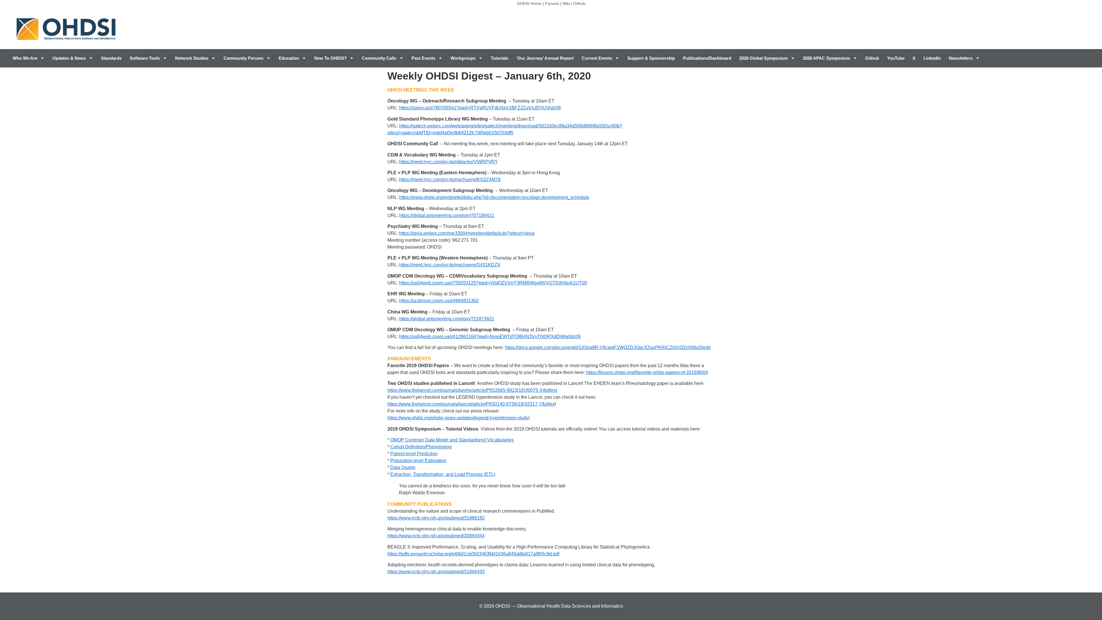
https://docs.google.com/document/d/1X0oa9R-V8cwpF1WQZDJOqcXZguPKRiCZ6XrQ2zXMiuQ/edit (608, 347)
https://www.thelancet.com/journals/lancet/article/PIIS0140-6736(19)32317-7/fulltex (471, 404)
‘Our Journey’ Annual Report (545, 58)
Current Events (597, 58)
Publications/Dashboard (707, 58)
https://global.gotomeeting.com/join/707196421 (446, 215)
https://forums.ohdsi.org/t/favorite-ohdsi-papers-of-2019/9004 (647, 372)
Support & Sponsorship (651, 58)
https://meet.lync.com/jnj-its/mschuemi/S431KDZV (449, 264)
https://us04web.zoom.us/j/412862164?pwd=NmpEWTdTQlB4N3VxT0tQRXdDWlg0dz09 (490, 336)
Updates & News (69, 58)
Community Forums (243, 58)
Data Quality (403, 467)
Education (289, 58)
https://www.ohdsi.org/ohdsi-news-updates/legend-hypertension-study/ (458, 417)
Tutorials (499, 58)
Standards (111, 58)
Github (579, 3)
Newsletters (961, 58)
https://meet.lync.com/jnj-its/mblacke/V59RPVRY (448, 161)
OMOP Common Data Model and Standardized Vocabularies (452, 439)
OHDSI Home (529, 3)
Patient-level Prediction (414, 453)
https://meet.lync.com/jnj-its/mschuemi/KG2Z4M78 (449, 179)
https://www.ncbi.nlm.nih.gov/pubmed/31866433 (436, 571)
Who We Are (25, 58)
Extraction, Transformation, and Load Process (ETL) (442, 474)
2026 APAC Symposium (826, 58)
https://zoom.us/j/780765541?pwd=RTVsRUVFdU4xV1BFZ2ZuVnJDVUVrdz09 (480, 107)
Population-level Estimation (418, 460)
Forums (552, 3)
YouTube (896, 58)
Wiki (566, 3)
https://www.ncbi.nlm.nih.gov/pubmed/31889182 (436, 518)
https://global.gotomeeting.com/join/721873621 (446, 318)
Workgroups (463, 58)
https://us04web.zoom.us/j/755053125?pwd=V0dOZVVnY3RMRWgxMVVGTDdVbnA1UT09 (493, 282)
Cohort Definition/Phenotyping (421, 446)
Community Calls (379, 58)
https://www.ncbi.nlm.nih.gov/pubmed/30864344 (436, 535)
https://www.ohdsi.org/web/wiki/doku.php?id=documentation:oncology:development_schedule (494, 197)
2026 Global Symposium (763, 58)
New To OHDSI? (330, 58)
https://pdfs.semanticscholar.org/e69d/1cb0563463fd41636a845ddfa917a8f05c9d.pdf (473, 553)
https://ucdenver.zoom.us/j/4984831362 (439, 300)
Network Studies (191, 58)
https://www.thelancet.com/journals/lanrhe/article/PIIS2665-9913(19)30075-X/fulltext (472, 390)
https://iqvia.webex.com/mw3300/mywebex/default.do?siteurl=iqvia (466, 233)
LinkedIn (932, 58)
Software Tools (145, 58)
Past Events (423, 58)
